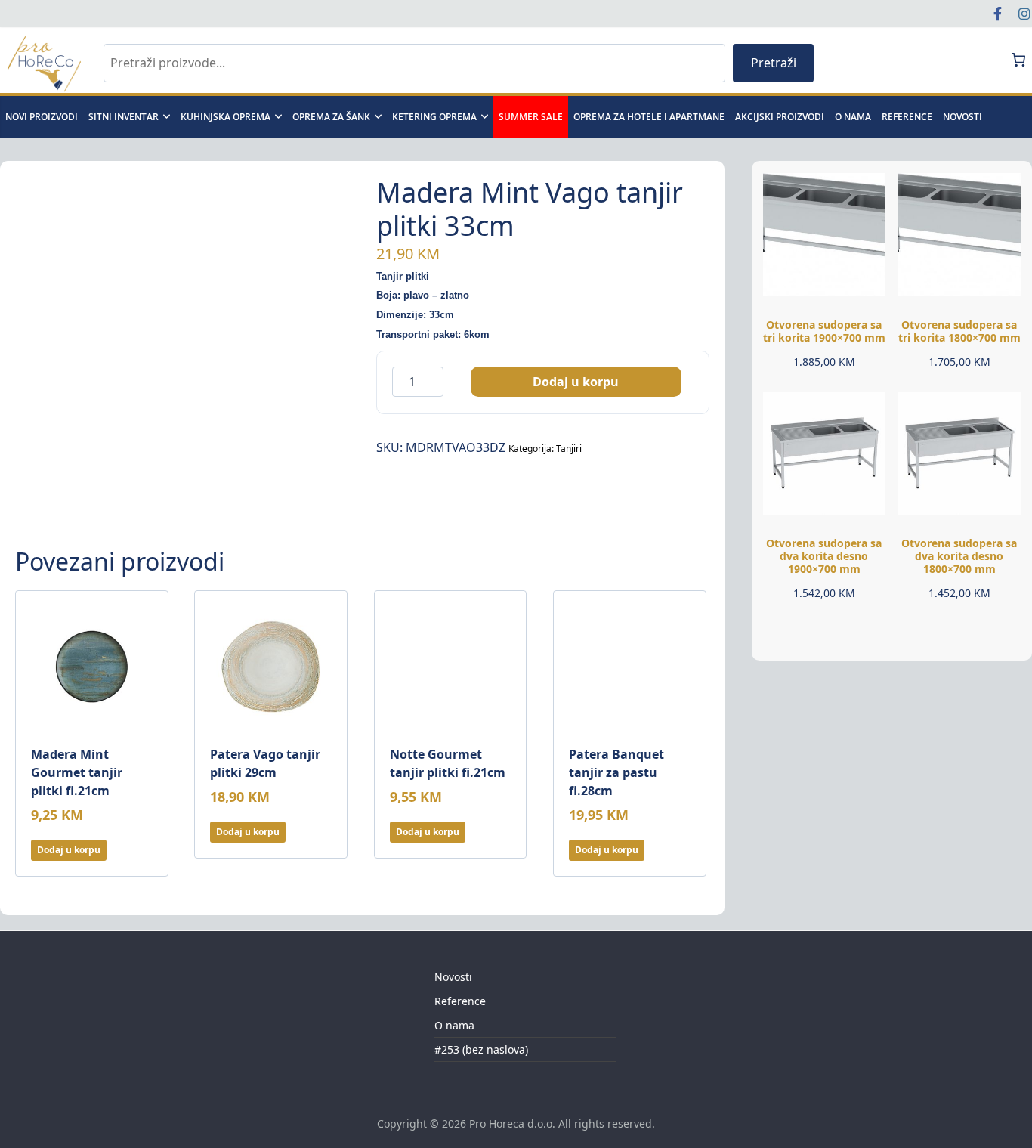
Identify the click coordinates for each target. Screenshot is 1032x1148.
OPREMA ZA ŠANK (331, 116)
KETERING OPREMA (434, 116)
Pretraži (773, 62)
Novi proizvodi (41, 116)
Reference (907, 116)
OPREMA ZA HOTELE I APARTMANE (649, 116)
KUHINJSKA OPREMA (225, 116)
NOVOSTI (962, 116)
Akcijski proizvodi (779, 116)
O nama (853, 116)
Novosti (453, 977)
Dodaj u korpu (576, 381)
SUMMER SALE (531, 116)
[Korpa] (1019, 60)
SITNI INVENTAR (123, 116)
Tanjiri (569, 448)
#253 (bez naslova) (481, 1049)
